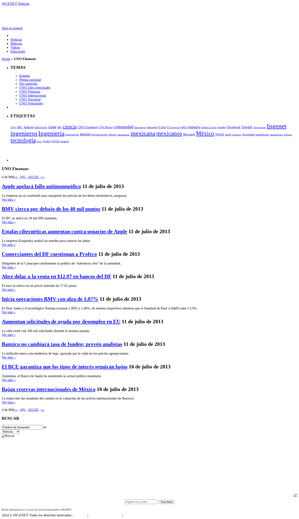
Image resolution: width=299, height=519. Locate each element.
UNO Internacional (32, 95)
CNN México (105, 127)
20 (36, 177)
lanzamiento (124, 134)
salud (228, 134)
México (205, 133)
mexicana (143, 133)
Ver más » (9, 199)
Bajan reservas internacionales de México (48, 389)
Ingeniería (51, 133)
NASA (219, 134)
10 (29, 177)
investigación (99, 134)
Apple (52, 127)
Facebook (233, 127)
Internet (85, 134)
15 (33, 177)
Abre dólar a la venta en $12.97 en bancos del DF (56, 276)
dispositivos (140, 127)
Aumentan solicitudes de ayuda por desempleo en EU (61, 321)
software (287, 134)
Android (28, 127)
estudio (221, 127)
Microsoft (189, 134)
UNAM (55, 141)
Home (6, 59)
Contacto (80, 515)
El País (162, 127)
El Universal (173, 127)
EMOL (183, 127)
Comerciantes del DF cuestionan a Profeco (49, 254)
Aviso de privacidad (137, 515)
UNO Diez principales (34, 87)
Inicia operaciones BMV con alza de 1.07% (50, 299)
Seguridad (248, 134)
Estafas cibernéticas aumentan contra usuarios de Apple (64, 231)
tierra (39, 141)
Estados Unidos (208, 127)
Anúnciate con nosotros (105, 515)
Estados (24, 76)
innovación (72, 134)
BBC (59, 127)
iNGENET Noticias (15, 3)
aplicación (41, 127)
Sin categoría (28, 83)
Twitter (46, 141)
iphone (112, 134)
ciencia (70, 126)
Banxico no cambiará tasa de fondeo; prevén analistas (62, 344)
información (259, 127)
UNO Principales (31, 103)
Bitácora (16, 43)
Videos (15, 47)
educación (152, 127)
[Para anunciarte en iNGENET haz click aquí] (295, 496)
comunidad (123, 126)
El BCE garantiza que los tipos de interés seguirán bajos (64, 367)
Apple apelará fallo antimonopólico (41, 186)
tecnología (23, 140)
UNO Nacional (29, 99)
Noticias (16, 39)
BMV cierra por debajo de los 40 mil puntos (51, 209)
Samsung (236, 134)
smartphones (276, 134)
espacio (194, 127)
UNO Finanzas (29, 91)
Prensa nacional (30, 80)
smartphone (262, 134)
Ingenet (276, 126)
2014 (13, 127)
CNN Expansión (87, 127)
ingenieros (24, 133)
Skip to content (12, 28)
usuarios (64, 141)
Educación (18, 51)
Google (247, 127)
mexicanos (169, 133)
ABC (20, 127)
